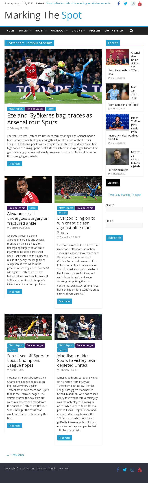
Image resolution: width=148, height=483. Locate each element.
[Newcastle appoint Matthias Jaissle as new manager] (117, 150)
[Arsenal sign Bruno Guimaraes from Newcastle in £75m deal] (117, 51)
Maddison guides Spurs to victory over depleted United (76, 360)
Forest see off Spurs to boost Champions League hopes (28, 360)
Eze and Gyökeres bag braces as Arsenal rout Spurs (49, 118)
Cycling (77, 30)
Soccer (23, 30)
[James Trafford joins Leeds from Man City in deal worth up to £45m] (117, 116)
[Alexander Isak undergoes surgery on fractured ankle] (28, 178)
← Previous (15, 455)
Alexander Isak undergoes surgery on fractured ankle (28, 218)
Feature (94, 30)
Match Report (16, 108)
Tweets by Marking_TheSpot (124, 194)
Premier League (35, 108)
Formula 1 (58, 30)
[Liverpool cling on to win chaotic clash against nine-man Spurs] (78, 178)
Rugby (39, 30)
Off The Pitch (114, 30)
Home (10, 30)
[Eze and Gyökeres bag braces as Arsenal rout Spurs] (53, 51)
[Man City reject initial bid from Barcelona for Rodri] (117, 85)
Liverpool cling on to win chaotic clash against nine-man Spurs (76, 225)
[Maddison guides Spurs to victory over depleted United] (78, 316)
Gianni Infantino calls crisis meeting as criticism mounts (78, 3)
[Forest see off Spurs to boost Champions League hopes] (28, 316)
